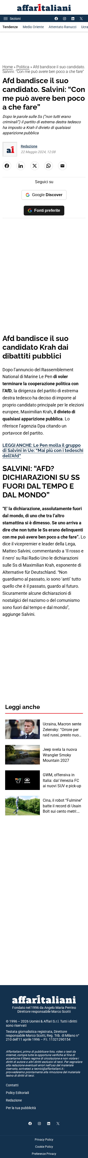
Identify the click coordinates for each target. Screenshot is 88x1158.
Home (7, 67)
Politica (22, 67)
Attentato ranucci (62, 27)
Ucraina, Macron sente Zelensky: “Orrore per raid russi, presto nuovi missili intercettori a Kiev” (62, 730)
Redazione (29, 146)
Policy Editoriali (17, 1093)
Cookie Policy (44, 1146)
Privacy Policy (44, 1139)
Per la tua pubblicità (21, 1108)
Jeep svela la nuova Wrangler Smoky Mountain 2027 (60, 755)
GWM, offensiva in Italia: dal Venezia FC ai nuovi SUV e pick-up (62, 780)
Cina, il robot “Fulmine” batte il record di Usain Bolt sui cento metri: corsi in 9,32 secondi (62, 806)
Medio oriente (33, 27)
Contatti (12, 1085)
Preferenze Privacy (44, 1154)
